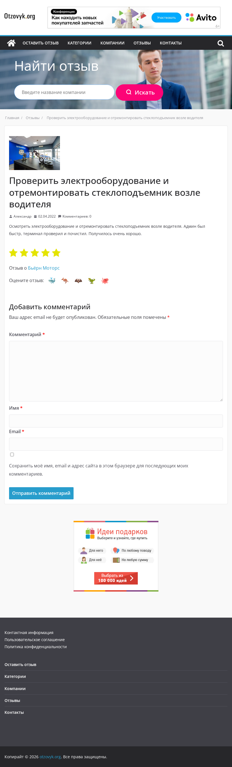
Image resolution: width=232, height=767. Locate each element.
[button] (51, 280)
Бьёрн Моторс (44, 268)
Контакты (171, 43)
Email (16, 431)
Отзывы (142, 43)
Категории (79, 43)
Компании (112, 43)
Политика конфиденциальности (36, 646)
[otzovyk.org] (11, 43)
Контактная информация (29, 632)
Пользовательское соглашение (35, 639)
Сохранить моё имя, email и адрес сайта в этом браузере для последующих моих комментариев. (98, 470)
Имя (16, 408)
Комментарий (27, 334)
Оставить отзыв (41, 43)
